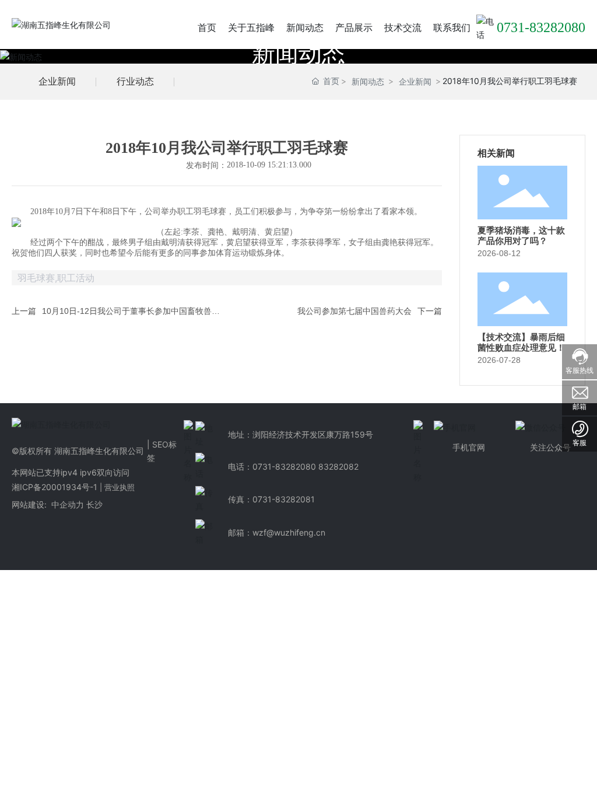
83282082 (338, 466)
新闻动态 (298, 53)
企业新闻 (57, 81)
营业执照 (119, 487)
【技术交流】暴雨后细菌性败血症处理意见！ (521, 342)
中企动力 (66, 504)
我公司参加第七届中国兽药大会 (354, 311)
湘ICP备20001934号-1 (54, 487)
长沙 (94, 504)
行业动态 (135, 81)
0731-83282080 (541, 27)
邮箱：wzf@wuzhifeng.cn (276, 532)
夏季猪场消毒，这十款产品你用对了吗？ (521, 235)
